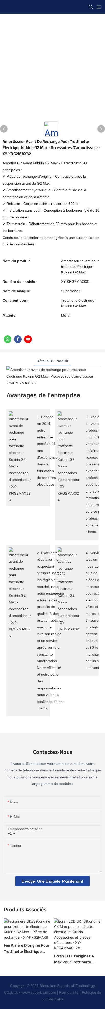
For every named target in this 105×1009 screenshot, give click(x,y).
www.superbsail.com (38, 992)
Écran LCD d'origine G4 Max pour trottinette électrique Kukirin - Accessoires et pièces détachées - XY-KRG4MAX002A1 (74, 959)
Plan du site (68, 992)
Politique (89, 992)
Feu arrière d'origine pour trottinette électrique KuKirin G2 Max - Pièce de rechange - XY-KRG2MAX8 (27, 948)
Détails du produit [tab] (52, 361)
